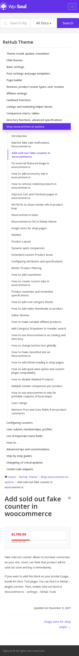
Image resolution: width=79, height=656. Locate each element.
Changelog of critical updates (24, 462)
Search (68, 23)
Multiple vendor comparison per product (36, 386)
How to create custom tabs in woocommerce (30, 283)
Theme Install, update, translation (27, 53)
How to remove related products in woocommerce (33, 185)
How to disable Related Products (32, 379)
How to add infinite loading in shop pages (37, 362)
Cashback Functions (18, 100)
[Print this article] (69, 497)
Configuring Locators (19, 422)
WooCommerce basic (24, 215)
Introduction (19, 136)
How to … (12, 442)
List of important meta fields (24, 436)
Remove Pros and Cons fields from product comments (38, 411)
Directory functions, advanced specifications (34, 120)
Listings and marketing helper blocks (29, 106)
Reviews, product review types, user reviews (35, 86)
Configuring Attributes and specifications (37, 261)
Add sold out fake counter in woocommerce (31, 154)
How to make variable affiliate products (36, 322)
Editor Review (20, 315)
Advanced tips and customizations (27, 449)
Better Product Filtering (26, 268)
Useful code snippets (19, 469)
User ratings (19, 403)
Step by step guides (19, 456)
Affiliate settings (16, 93)
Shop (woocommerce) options (25, 126)
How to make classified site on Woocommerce (30, 353)
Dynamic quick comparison (27, 248)
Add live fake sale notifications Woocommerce (30, 144)
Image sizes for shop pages (29, 228)
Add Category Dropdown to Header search (38, 328)
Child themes (14, 60)
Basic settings (15, 67)
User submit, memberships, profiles (29, 429)
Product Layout (21, 241)
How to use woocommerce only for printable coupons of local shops (33, 394)
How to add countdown (26, 274)
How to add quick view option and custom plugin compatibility (37, 370)
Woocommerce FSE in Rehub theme (34, 221)
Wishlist (16, 235)
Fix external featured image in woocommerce (30, 165)
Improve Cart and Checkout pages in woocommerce (34, 196)
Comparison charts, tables (23, 113)
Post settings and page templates (28, 73)
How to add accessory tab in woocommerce (29, 175)
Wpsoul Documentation (23, 6)
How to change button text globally (33, 345)
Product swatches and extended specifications (32, 293)
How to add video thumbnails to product (37, 308)
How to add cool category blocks (32, 302)
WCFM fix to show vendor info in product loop (37, 206)
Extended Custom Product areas (32, 254)
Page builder (14, 80)
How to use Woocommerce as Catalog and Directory (38, 337)
